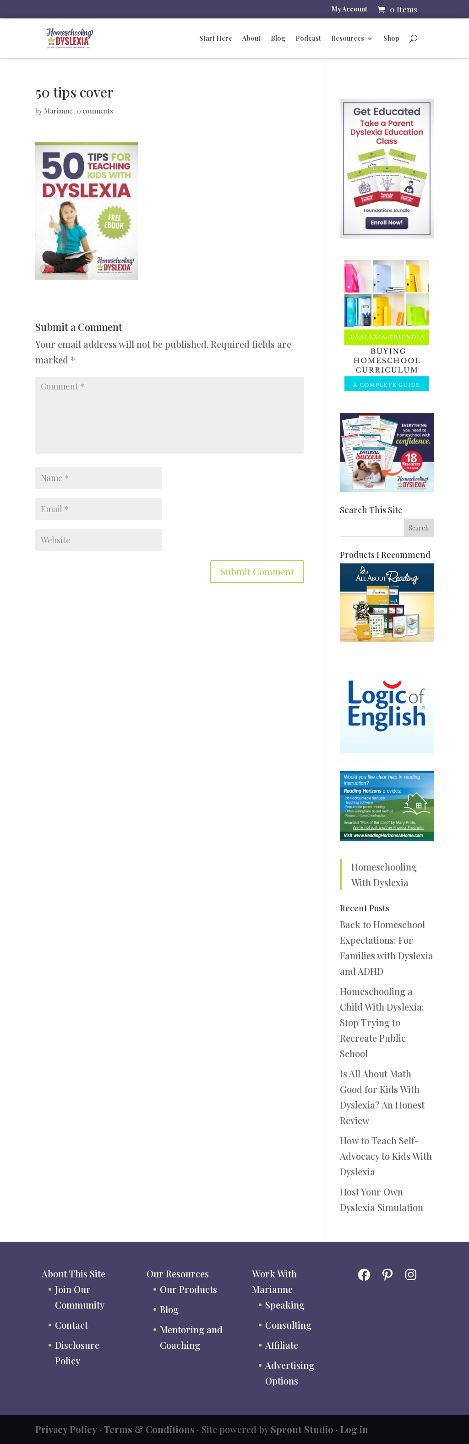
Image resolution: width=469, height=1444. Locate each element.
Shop (391, 38)
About (251, 38)
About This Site (73, 1273)
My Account (349, 9)
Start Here (215, 38)
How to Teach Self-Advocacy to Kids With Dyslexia (386, 1156)
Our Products (188, 1289)
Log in (354, 1429)
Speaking (285, 1304)
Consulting (288, 1325)
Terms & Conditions (149, 1429)
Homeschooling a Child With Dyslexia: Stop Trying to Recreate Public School (382, 1022)
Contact (71, 1325)
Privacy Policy (66, 1429)
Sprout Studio (302, 1429)
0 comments (95, 111)
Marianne (58, 111)
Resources (347, 38)
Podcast (308, 38)
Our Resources (178, 1273)
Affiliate (281, 1345)
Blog (278, 38)
